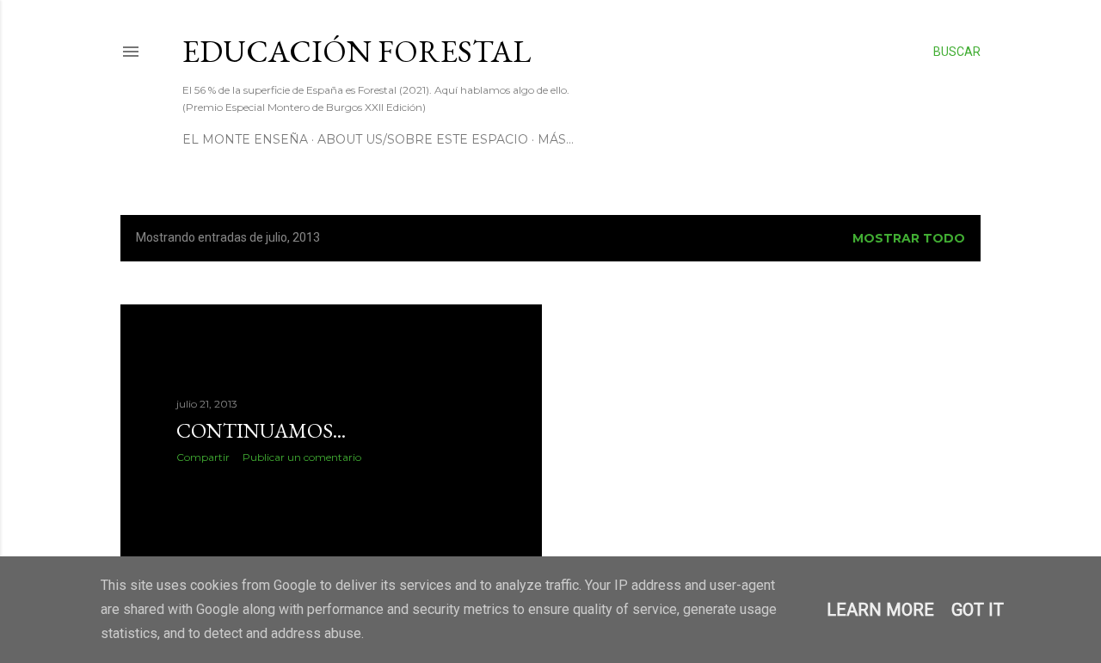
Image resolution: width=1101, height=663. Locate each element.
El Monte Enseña (245, 139)
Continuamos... (261, 430)
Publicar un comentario (302, 457)
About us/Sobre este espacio (422, 139)
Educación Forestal (356, 51)
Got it (977, 609)
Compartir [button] (203, 457)
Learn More (880, 609)
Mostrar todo (908, 238)
